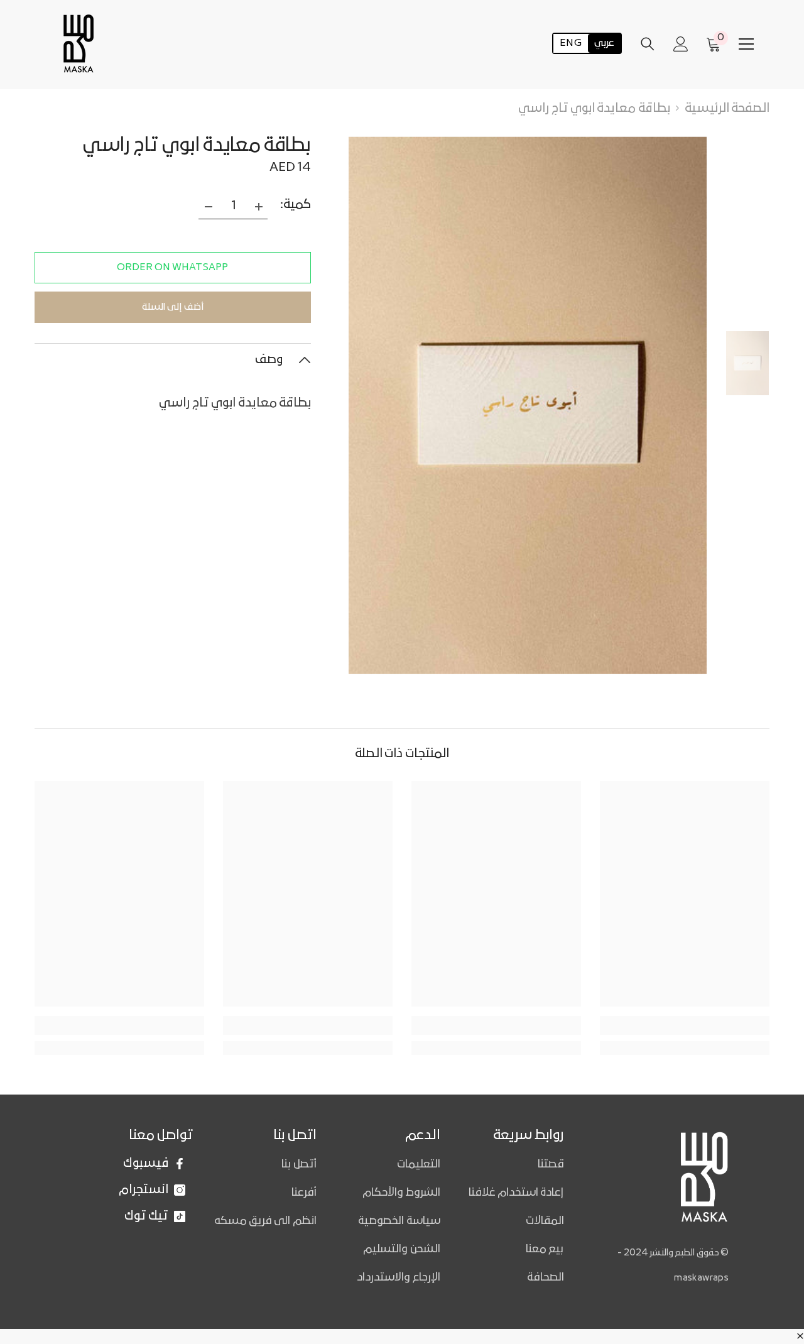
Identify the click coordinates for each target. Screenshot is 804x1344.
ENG (571, 44)
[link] (119, 1025)
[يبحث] (647, 43)
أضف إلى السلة (173, 307)
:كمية (295, 205)
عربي (604, 44)
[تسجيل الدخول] (680, 44)
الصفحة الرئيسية (727, 109)
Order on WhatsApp (172, 267)
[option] (528, 405)
